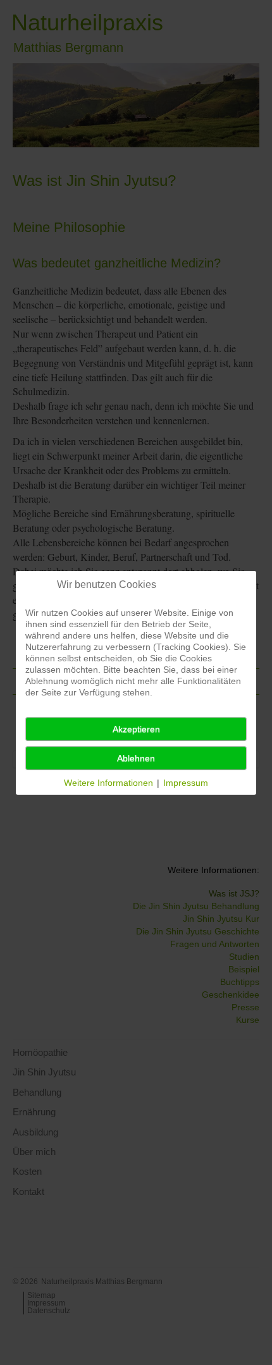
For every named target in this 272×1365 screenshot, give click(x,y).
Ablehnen (136, 758)
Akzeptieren (136, 729)
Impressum (185, 783)
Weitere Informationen (108, 783)
